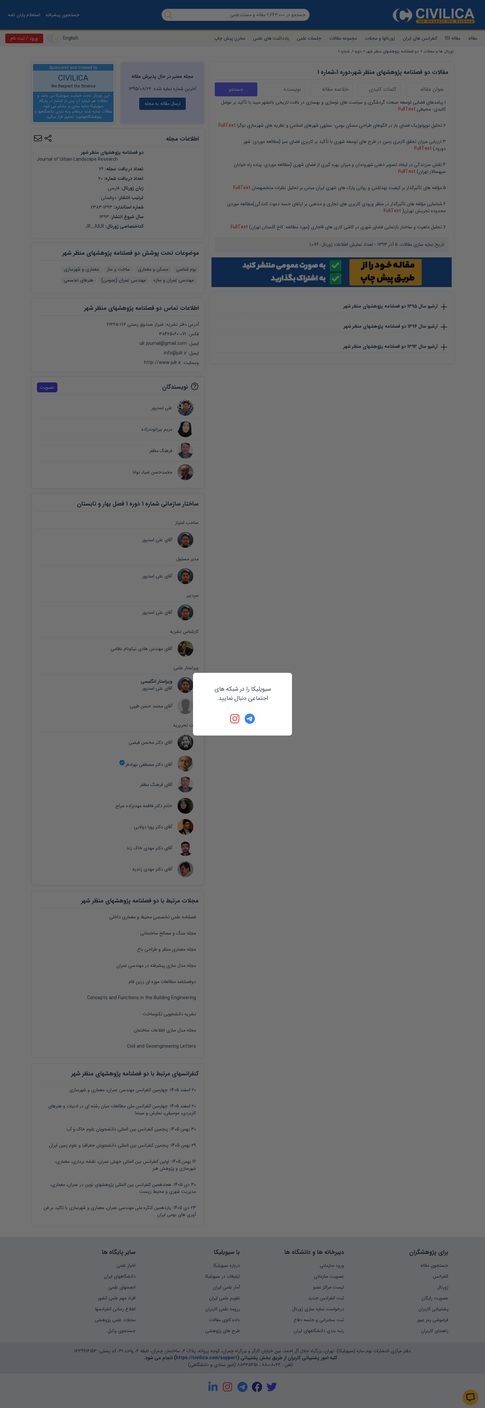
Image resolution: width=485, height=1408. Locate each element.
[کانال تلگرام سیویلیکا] (249, 718)
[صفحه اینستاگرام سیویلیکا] (235, 718)
